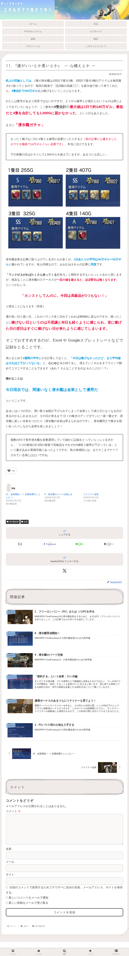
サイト (10, 874)
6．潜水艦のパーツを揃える (58, 494)
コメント (13, 811)
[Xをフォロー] (64, 571)
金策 (26, 522)
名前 (8, 848)
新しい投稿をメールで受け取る (28, 902)
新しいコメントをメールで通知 (28, 897)
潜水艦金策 (14, 522)
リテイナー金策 (91, 494)
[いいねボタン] (9, 470)
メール (10, 861)
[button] (109, 544)
